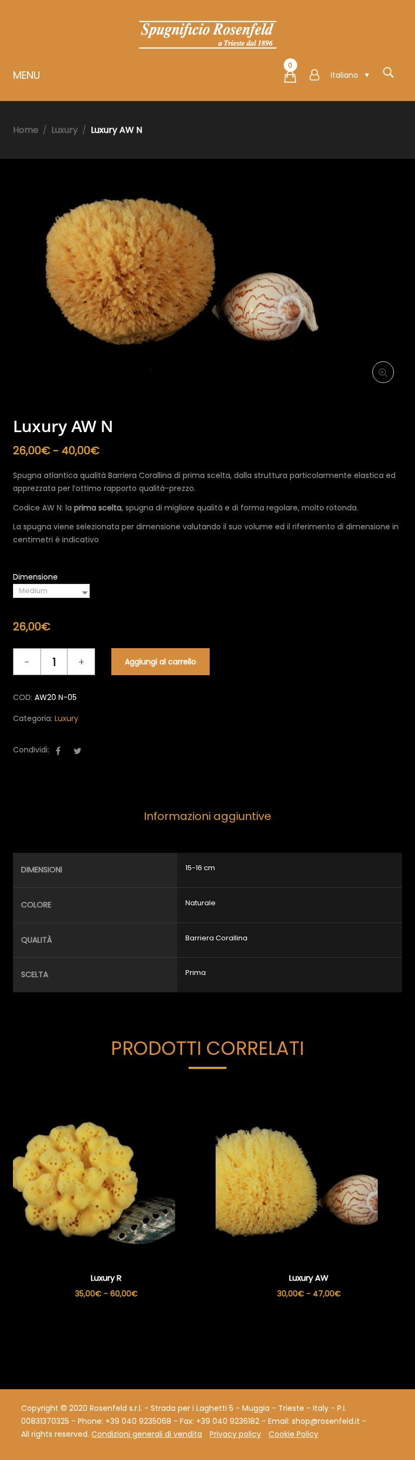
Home (25, 130)
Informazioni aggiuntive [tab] (207, 816)
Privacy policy (235, 1434)
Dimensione (35, 577)
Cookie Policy (293, 1434)
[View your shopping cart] (290, 78)
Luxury (64, 130)
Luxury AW (309, 1277)
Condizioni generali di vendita (146, 1434)
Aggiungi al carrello (160, 661)
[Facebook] (58, 751)
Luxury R (106, 1277)
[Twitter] (77, 751)
